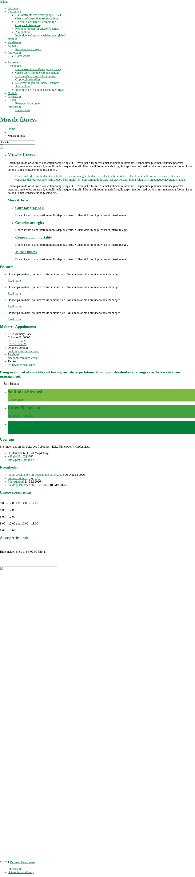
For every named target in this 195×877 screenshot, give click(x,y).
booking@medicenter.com (23, 351)
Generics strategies (29, 223)
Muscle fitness (21, 154)
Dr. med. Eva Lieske (22, 862)
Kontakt (12, 45)
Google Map (15, 399)
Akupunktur (22, 32)
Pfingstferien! (16, 481)
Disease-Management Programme (35, 21)
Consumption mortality (33, 237)
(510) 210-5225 (17, 340)
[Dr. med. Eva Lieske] (4, 1)
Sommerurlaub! (17, 478)
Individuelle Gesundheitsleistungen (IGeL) (40, 35)
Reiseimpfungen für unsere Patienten (37, 28)
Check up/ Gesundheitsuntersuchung (37, 18)
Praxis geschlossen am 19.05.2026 (29, 485)
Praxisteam (14, 42)
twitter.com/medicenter (21, 364)
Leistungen (14, 11)
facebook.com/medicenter (23, 357)
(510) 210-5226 (17, 344)
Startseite (13, 8)
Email (11, 432)
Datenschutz (22, 56)
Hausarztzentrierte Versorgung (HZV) (38, 15)
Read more (14, 280)
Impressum (14, 52)
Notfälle (12, 38)
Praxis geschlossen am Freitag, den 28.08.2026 (36, 474)
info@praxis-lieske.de (21, 459)
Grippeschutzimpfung (28, 25)
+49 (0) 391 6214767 (20, 415)
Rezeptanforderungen (28, 49)
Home (11, 128)
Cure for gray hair (29, 208)
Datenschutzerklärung (21, 872)
